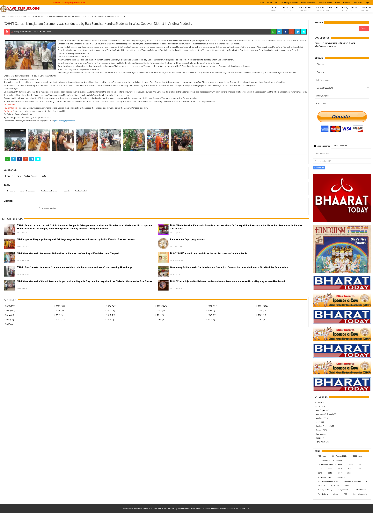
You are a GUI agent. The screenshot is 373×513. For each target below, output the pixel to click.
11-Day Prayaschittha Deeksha (330, 460)
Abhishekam (323, 494)
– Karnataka (320, 433)
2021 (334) (263, 306)
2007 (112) (61, 319)
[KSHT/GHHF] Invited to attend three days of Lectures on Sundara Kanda (208, 253)
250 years (340, 477)
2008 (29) (9, 319)
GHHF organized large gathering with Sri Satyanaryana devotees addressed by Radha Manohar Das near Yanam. (76, 239)
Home (261, 2)
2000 (351, 464)
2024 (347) (111, 306)
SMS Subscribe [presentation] (340, 145)
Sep (18, 16)
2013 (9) (59, 315)
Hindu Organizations (289, 2)
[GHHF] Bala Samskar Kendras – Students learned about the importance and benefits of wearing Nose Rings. (75, 267)
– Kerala (318, 437)
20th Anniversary (324, 477)
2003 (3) (261, 319)
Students (66, 190)
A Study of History (325, 489)
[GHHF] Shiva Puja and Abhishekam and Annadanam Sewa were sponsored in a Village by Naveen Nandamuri (227, 281)
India (19, 175)
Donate (346, 2)
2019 (340, 472)
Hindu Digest (289, 9)
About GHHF (272, 2)
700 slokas (335, 485)
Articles (318, 402)
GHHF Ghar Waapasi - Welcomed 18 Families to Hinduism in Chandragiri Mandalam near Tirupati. (68, 253)
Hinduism (9, 175)
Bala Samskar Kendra (49, 190)
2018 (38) (110, 310)
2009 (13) (262, 315)
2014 (349, 468)
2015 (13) (262, 310)
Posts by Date (306, 9)
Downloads (366, 9)
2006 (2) (110, 319)
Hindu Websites (308, 2)
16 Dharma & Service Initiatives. (330, 464)
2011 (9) (160, 315)
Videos (354, 9)
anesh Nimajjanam (27, 190)
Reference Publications (327, 9)
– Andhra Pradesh (322, 426)
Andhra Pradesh (30, 175)
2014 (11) (9, 315)
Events (318, 406)
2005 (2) (160, 319)
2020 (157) (10, 310)
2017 (320, 472)
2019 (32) (60, 310)
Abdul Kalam (361, 489)
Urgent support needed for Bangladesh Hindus (341, 42)
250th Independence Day (328, 481)
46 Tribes (321, 485)
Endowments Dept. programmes (187, 239)
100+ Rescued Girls (338, 456)
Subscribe (320, 167)
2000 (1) (9, 324)
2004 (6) (211, 319)
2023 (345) (162, 306)
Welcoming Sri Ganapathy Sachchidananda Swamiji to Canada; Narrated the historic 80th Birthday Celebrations (229, 267)
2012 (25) (110, 315)
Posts (43, 175)
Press (337, 2)
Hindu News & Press (323, 414)
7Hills (347, 485)
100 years (322, 456)
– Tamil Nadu (320, 441)
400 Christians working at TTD (355, 481)
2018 (330, 472)
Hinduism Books (325, 2)
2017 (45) (161, 310)
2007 (360, 464)
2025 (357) (61, 306)
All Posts (275, 9)
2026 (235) (10, 306)
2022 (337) (212, 306)
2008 (320, 468)
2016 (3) (211, 310)
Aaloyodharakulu (344, 489)
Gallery (345, 9)
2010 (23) (211, 315)
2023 (12, 16)
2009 (330, 468)
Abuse (335, 494)
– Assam (318, 429)
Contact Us (357, 2)
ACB (345, 494)
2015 (359, 468)
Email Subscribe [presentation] (323, 145)
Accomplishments (360, 494)
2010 (340, 468)
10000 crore (357, 456)
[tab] (322, 145)
